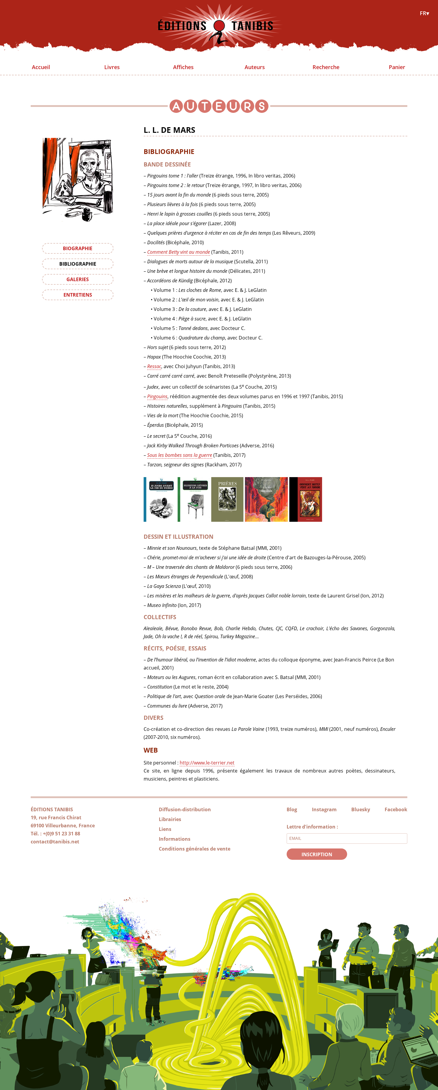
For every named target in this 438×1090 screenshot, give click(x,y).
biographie (77, 248)
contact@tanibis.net (55, 841)
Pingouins (157, 396)
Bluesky (360, 809)
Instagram (324, 809)
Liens (165, 829)
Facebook (396, 809)
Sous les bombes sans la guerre (179, 455)
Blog (292, 809)
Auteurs (255, 67)
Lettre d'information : (312, 826)
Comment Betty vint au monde (178, 252)
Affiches (183, 67)
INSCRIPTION (317, 854)
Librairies (170, 819)
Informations (174, 839)
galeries (77, 279)
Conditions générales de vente (194, 848)
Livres (112, 67)
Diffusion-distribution (185, 809)
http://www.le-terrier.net (207, 762)
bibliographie (77, 264)
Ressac (154, 366)
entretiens (77, 295)
